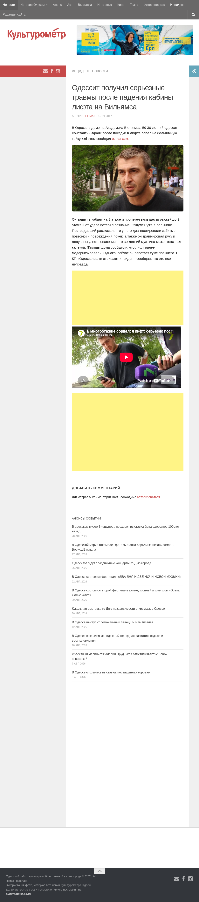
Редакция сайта (14, 14)
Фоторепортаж (154, 4)
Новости (9, 4)
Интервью (104, 4)
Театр (134, 4)
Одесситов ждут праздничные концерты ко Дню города (111, 563)
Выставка (85, 4)
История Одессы (32, 4)
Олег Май (88, 116)
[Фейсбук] (51, 71)
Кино (120, 4)
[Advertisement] (127, 298)
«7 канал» (120, 139)
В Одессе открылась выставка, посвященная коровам (111, 672)
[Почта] (45, 71)
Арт (69, 4)
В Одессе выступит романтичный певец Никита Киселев (112, 622)
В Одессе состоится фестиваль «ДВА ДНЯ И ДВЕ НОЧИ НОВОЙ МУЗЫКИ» (127, 576)
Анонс (57, 4)
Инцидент (177, 4)
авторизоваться (148, 497)
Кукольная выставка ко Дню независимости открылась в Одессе (118, 608)
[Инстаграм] (58, 71)
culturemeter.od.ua (18, 893)
